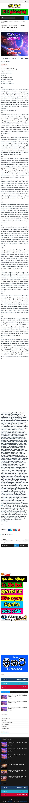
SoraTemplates (9, 801)
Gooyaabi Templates (23, 801)
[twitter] (23, 1)
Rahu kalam (4, 720)
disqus (26, 545)
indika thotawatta (5, 724)
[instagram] (27, 1)
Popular (14, 692)
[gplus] (14, 799)
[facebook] (21, 1)
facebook (21, 545)
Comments (24, 692)
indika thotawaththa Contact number (16, 764)
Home (2, 21)
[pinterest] (25, 1)
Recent (5, 692)
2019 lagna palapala (6, 718)
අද (1, 505)
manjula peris (4, 726)
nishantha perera (5, 728)
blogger (16, 545)
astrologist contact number (7, 722)
